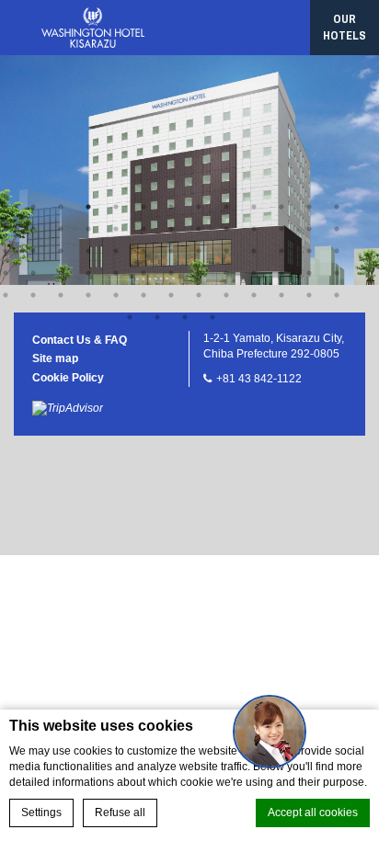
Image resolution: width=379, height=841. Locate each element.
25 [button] (309, 229)
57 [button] (116, 295)
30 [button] (88, 251)
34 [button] (199, 251)
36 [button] (254, 251)
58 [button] (143, 295)
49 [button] (254, 273)
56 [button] (88, 295)
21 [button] (199, 229)
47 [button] (199, 273)
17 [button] (88, 229)
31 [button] (116, 251)
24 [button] (281, 229)
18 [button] (116, 229)
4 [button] (88, 207)
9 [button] (226, 207)
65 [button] (336, 295)
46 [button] (171, 273)
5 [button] (116, 207)
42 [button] (61, 273)
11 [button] (281, 207)
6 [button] (143, 207)
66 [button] (130, 317)
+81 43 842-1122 (259, 378)
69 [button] (212, 317)
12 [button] (309, 207)
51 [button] (309, 273)
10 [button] (254, 207)
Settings (41, 812)
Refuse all (120, 812)
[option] (189, 170)
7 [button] (171, 207)
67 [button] (157, 317)
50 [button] (281, 273)
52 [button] (336, 273)
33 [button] (171, 251)
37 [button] (281, 251)
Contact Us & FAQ (79, 340)
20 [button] (171, 229)
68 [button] (185, 317)
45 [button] (143, 273)
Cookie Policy (68, 377)
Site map (55, 358)
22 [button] (226, 229)
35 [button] (226, 251)
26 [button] (336, 229)
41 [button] (33, 273)
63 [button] (281, 295)
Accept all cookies (313, 812)
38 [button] (309, 251)
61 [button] (226, 295)
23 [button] (254, 229)
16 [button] (61, 229)
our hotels (344, 27)
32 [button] (143, 251)
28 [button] (33, 251)
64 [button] (309, 295)
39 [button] (336, 251)
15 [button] (33, 229)
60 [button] (199, 295)
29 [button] (61, 251)
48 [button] (226, 273)
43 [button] (88, 273)
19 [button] (143, 229)
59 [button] (171, 295)
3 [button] (61, 207)
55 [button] (61, 295)
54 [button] (33, 295)
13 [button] (336, 207)
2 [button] (33, 207)
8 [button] (199, 207)
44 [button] (116, 273)
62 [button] (254, 295)
